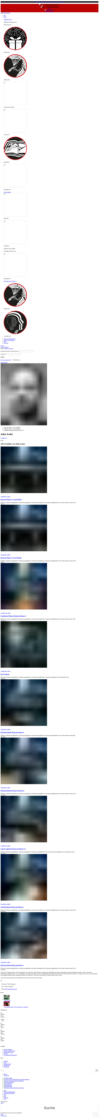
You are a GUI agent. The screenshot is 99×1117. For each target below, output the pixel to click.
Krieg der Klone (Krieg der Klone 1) (12, 965)
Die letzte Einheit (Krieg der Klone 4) (12, 732)
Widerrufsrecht (7, 1064)
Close (2, 1103)
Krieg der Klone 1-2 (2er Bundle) (11, 558)
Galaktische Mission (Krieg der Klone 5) (13, 616)
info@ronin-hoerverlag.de (10, 989)
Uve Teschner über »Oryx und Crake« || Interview (16, 1007)
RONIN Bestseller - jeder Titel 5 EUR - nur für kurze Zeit (49, 2)
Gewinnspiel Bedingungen (10, 1055)
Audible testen (7, 1000)
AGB (5, 1062)
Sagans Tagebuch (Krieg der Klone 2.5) (13, 849)
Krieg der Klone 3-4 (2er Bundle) (11, 499)
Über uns (6, 1061)
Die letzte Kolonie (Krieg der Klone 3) (12, 790)
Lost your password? (6, 360)
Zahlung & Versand (8, 1052)
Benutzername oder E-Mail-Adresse (10, 351)
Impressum (6, 1066)
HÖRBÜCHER (8, 19)
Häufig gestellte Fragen (9, 1051)
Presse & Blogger (8, 1049)
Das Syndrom (5, 674)
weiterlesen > (4, 438)
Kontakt (6, 1053)
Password (3, 354)
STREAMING (7, 192)
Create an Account (8, 348)
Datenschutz (7, 1065)
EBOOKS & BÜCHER (10, 281)
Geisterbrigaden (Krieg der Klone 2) (12, 907)
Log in (2, 357)
